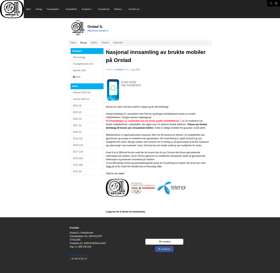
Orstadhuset (104, 9)
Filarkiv (105, 42)
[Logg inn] (276, 3)
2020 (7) (77, 132)
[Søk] (271, 3)
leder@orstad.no (78, 255)
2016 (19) (78, 158)
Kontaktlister (71, 9)
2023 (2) (77, 112)
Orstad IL (120, 69)
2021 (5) (77, 125)
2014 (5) (77, 171)
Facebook (165, 249)
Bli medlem (165, 241)
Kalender (118, 42)
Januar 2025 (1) (81, 99)
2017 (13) (78, 151)
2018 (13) (78, 145)
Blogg (83, 42)
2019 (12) (78, 138)
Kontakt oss (134, 9)
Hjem (28, 9)
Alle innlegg (79, 57)
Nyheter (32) (79, 70)
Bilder (94, 42)
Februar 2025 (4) (81, 92)
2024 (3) (77, 105)
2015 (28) (78, 165)
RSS (77, 77)
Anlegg (39, 9)
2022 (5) (77, 119)
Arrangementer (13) (83, 64)
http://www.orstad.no (98, 30)
